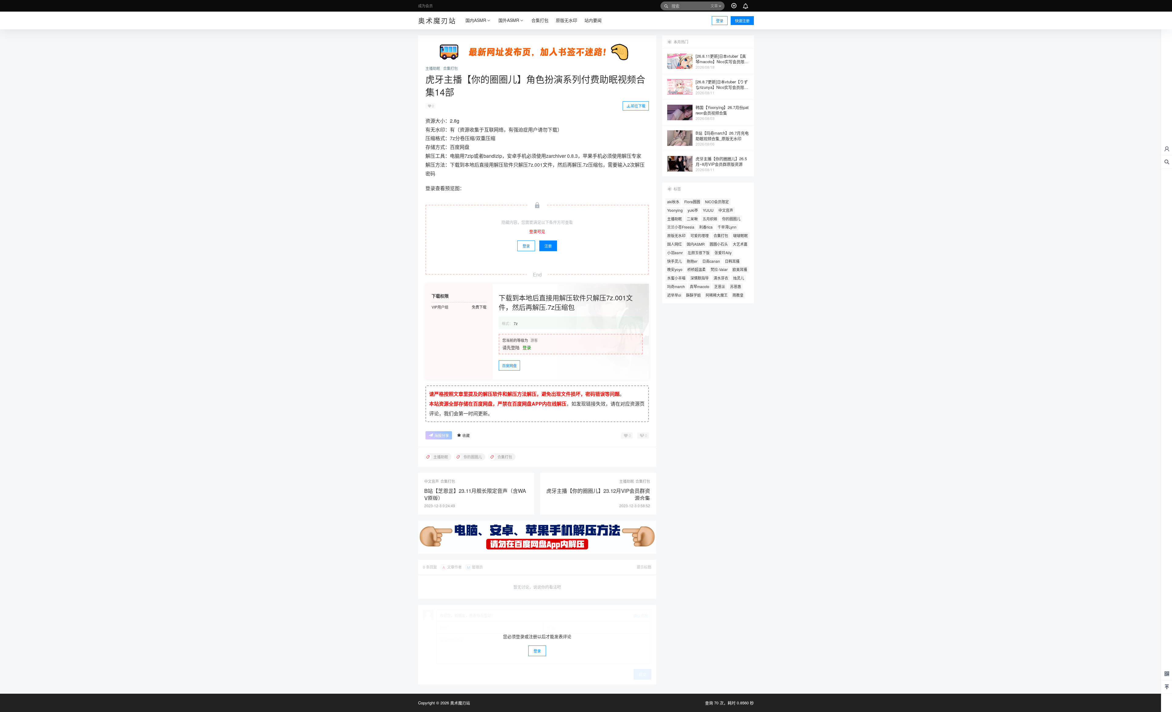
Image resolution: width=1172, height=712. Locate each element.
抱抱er (692, 261)
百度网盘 (509, 365)
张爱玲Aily (723, 252)
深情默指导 (699, 277)
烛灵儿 (738, 277)
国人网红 (674, 244)
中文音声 (725, 210)
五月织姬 (710, 218)
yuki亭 (693, 210)
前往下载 (638, 105)
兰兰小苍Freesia (680, 227)
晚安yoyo (674, 269)
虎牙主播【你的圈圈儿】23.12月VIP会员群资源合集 (598, 494)
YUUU (708, 210)
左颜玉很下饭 (699, 252)
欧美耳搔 (740, 269)
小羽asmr (675, 252)
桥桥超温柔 (696, 269)
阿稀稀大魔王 (717, 295)
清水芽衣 (721, 277)
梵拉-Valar (719, 269)
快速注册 (742, 20)
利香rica (706, 227)
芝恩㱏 (719, 286)
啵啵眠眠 (740, 235)
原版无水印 (676, 235)
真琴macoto (699, 286)
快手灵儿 (674, 261)
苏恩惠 (735, 286)
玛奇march (676, 286)
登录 (719, 20)
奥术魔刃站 (459, 703)
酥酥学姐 (693, 295)
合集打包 (450, 68)
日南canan (711, 261)
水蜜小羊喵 (676, 277)
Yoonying (675, 210)
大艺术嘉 (740, 244)
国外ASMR (508, 20)
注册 (548, 245)
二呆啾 (692, 218)
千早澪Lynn (727, 227)
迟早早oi (674, 295)
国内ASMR (475, 20)
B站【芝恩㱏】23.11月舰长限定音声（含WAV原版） (475, 494)
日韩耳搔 (732, 261)
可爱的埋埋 (699, 235)
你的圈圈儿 (731, 218)
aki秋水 (673, 201)
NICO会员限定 (717, 201)
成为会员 (425, 5)
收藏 (466, 435)
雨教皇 (738, 295)
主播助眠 (432, 68)
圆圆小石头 (719, 244)
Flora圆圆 (692, 201)
